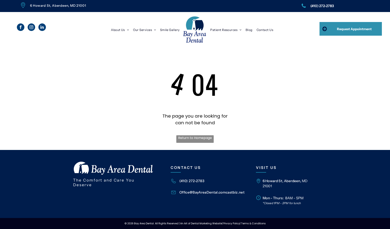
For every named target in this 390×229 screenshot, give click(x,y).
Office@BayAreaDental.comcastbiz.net (212, 192)
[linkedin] (42, 27)
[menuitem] (120, 30)
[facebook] (20, 27)
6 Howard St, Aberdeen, (282, 181)
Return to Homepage (195, 137)
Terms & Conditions (253, 223)
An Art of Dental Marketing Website (201, 223)
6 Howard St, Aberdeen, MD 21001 (58, 5)
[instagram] (31, 27)
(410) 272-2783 (192, 181)
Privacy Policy (231, 223)
